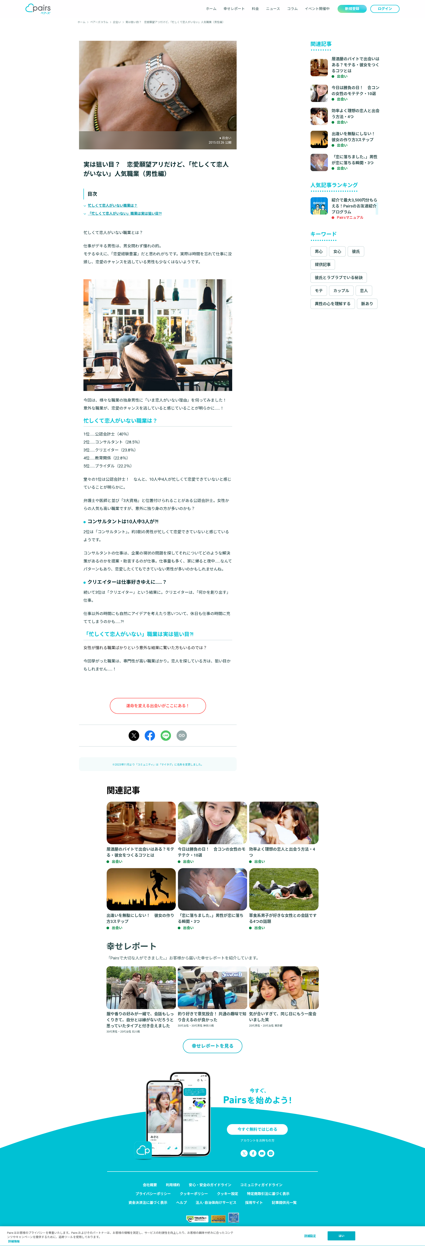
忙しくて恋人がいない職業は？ (112, 205)
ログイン (385, 9)
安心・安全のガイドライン (210, 1185)
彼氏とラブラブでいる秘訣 (339, 277)
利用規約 (173, 1185)
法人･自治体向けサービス (216, 1203)
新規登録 (352, 9)
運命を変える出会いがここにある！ (158, 705)
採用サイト (254, 1203)
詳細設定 (310, 1235)
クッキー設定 (227, 1194)
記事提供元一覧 (284, 1203)
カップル (341, 290)
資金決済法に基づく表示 (147, 1203)
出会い (117, 22)
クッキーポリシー (194, 1194)
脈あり (367, 303)
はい (341, 1235)
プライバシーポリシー (153, 1194)
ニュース (273, 9)
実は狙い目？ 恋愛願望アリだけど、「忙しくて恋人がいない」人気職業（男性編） (175, 22)
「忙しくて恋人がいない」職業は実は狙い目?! (125, 213)
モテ (319, 290)
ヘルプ (181, 1203)
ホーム (211, 9)
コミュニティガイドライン (261, 1185)
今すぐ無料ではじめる (257, 1129)
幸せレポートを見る (213, 1046)
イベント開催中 (317, 9)
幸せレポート (234, 9)
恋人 (364, 290)
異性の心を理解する (333, 303)
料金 (255, 9)
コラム (292, 9)
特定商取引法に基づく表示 (268, 1194)
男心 (319, 251)
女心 (337, 251)
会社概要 (150, 1185)
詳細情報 (14, 1241)
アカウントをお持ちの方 (257, 1140)
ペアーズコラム (99, 22)
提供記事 (323, 264)
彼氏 (356, 251)
